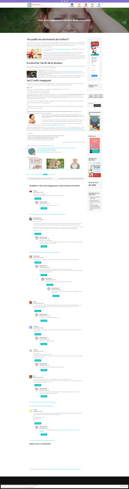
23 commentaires (53, 174)
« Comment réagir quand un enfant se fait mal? (72, 71)
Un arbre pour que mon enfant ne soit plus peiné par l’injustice (71, 178)
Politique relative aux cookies (30, 487)
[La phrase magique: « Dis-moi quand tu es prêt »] (75, 164)
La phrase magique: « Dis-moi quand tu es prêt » (74, 169)
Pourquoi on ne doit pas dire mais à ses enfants (60, 49)
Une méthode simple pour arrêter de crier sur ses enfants (40, 178)
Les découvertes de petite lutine (69, 147)
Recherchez (91, 103)
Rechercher (97, 105)
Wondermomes (51, 145)
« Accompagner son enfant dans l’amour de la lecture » (50, 147)
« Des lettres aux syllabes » (42, 150)
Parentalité (71, 6)
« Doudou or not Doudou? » (42, 149)
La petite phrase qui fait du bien (32, 169)
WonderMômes (36, 256)
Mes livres (86, 6)
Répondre (38, 198)
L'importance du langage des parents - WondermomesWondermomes (45, 252)
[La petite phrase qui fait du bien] (36, 164)
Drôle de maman (36, 4)
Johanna (35, 190)
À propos (99, 6)
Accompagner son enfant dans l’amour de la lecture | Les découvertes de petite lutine (48, 214)
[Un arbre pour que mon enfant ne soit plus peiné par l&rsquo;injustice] (56, 164)
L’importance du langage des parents (45, 152)
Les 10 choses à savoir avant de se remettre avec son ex (95, 202)
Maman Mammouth (37, 218)
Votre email (93, 70)
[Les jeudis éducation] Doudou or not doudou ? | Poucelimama (43, 402)
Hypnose (79, 6)
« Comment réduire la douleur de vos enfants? (55, 125)
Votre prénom (93, 65)
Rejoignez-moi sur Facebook (93, 85)
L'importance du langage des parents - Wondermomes (42, 406)
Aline (34, 376)
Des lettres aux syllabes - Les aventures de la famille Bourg (43, 440)
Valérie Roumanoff (31, 174)
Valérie (34, 301)
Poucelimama (52, 149)
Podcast (92, 6)
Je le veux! (94, 75)
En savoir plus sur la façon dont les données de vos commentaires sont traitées (65, 469)
